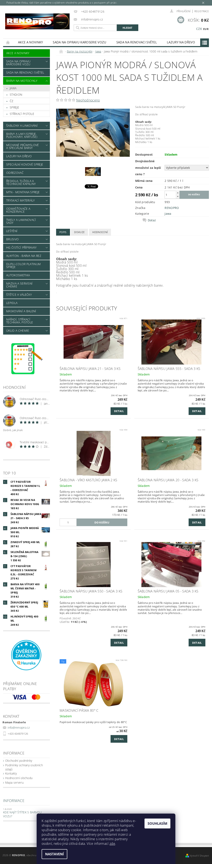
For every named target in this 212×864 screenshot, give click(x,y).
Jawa (13, 88)
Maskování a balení (21, 311)
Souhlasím (157, 823)
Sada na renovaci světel (136, 42)
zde (112, 843)
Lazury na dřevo (181, 42)
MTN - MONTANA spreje (23, 192)
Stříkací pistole (22, 114)
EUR (206, 29)
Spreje (14, 107)
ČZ (11, 101)
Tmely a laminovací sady (21, 221)
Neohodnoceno (88, 100)
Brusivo (12, 239)
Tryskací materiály (20, 200)
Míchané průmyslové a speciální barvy (22, 146)
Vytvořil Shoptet (199, 855)
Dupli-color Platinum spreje (23, 265)
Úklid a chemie (17, 330)
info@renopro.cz (19, 727)
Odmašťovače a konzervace (18, 210)
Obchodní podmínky (18, 761)
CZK (199, 29)
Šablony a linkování (22, 126)
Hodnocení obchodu (19, 778)
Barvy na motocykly (21, 81)
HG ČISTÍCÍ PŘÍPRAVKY (21, 247)
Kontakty (11, 773)
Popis (63, 232)
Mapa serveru (14, 782)
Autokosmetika (18, 275)
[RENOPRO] (37, 21)
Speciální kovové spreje (24, 164)
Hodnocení (100, 232)
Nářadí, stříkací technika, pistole (19, 320)
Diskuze (79, 232)
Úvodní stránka (8, 42)
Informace (13, 800)
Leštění (11, 231)
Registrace (201, 11)
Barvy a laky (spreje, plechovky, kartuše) (21, 135)
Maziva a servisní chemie (19, 284)
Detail (119, 411)
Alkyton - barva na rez (23, 256)
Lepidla (11, 303)
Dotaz (152, 220)
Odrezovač (15, 173)
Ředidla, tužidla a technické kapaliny (21, 182)
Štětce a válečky (19, 295)
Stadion (16, 95)
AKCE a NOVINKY (30, 42)
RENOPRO (172, 208)
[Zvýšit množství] (177, 193)
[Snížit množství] (177, 196)
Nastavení (54, 854)
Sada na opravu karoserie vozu (79, 42)
